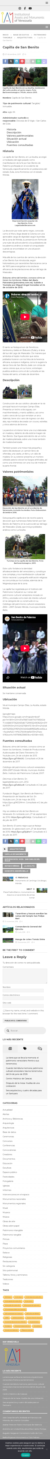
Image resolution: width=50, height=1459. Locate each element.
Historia (11, 129)
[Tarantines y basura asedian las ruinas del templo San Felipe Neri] (8, 914)
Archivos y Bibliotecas (13, 1119)
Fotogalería (8, 1181)
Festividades (8, 1177)
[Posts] (10, 1049)
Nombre (7, 987)
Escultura (7, 1168)
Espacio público (10, 1172)
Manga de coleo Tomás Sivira (30, 939)
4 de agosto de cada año (13, 1301)
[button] (46, 3)
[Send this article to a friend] (27, 61)
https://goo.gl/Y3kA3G (13, 758)
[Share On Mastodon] (44, 61)
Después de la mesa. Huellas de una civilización (23, 1398)
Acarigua (8, 1326)
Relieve (6, 1252)
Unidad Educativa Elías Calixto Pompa (30, 1429)
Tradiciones (8, 1279)
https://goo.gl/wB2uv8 (13, 785)
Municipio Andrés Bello (16, 871)
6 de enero (28, 1301)
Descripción (14, 132)
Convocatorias (9, 1150)
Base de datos (21, 35)
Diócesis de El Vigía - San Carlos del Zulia (22, 860)
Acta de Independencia (22, 1326)
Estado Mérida (12, 866)
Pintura (6, 1239)
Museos (6, 1212)
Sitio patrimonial (10, 1270)
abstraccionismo (18, 1317)
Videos (6, 1284)
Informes (7, 1190)
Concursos (7, 1141)
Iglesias (6, 1186)
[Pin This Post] (22, 61)
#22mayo (8, 1297)
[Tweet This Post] (11, 61)
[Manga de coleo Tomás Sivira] (8, 940)
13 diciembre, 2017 (23, 942)
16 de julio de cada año (12, 1305)
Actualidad (7, 1110)
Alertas (6, 1114)
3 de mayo (18, 1297)
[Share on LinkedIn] (16, 61)
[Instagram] (19, 8)
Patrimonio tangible (12, 1235)
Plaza (5, 1244)
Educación (7, 1163)
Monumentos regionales (14, 1203)
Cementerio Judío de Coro (31, 1433)
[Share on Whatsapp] (38, 61)
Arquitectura (17, 849)
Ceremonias (8, 1136)
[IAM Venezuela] (22, 23)
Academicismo (34, 1322)
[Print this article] (33, 61)
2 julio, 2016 (21, 932)
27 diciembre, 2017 (13, 54)
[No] (46, 1449)
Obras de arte (9, 1221)
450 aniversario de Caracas (13, 1313)
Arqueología (8, 1123)
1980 (6, 1317)
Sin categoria (9, 1266)
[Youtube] (30, 8)
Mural (5, 1208)
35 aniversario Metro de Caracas (15, 1309)
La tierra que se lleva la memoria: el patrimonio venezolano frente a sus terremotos (22, 1061)
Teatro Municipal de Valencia (29, 1425)
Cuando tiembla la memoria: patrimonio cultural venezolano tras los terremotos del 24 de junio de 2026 (24, 1071)
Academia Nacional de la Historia (15, 1322)
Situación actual (17, 138)
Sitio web (7, 1003)
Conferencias (9, 1145)
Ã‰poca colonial (27, 1330)
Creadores (7, 1154)
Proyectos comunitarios (14, 1248)
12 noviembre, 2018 (11, 921)
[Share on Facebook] (5, 61)
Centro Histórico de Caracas (19, 1078)
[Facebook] (25, 8)
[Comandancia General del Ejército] (8, 929)
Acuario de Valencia (11, 1330)
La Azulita (29, 866)
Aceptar (25, 1455)
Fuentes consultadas (20, 145)
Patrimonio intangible (13, 1230)
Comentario (8, 967)
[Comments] (39, 1049)
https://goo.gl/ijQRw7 (21, 832)
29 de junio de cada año (31, 1305)
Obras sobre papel (11, 1226)
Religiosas (7, 1257)
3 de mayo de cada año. (33, 1297)
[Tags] (25, 1049)
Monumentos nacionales (14, 1199)
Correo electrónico (11, 995)
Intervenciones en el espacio (16, 1194)
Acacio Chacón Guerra (34, 1317)
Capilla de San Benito (15, 854)
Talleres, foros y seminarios (15, 1275)
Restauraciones (10, 1261)
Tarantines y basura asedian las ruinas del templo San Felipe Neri (31, 916)
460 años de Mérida (33, 1313)
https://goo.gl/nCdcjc (21, 817)
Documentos (9, 1159)
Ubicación (13, 141)
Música (6, 1217)
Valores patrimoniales (20, 135)
